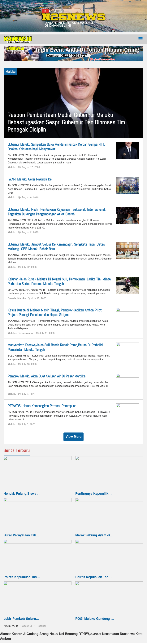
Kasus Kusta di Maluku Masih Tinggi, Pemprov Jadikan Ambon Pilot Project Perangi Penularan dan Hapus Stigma (55, 312)
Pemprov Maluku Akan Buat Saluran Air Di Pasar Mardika (46, 376)
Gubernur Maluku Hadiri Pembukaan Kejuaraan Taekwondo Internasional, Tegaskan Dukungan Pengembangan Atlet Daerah (57, 211)
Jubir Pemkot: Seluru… (21, 618)
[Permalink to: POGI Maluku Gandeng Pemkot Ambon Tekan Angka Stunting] (109, 598)
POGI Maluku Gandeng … (94, 618)
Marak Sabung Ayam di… (94, 535)
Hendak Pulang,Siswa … (22, 493)
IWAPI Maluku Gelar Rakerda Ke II (31, 179)
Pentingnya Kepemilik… (93, 493)
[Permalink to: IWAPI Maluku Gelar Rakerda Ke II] (127, 185)
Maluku (12, 167)
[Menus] (140, 39)
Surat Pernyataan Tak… (21, 535)
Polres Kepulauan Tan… (22, 576)
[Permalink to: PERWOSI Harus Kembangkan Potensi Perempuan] (127, 411)
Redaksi (41, 625)
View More (73, 436)
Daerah (12, 298)
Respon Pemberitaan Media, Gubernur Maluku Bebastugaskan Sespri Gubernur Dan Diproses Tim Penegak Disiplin (66, 122)
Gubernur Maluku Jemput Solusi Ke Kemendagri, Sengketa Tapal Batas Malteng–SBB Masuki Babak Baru (56, 246)
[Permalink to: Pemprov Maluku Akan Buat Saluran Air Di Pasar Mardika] (127, 381)
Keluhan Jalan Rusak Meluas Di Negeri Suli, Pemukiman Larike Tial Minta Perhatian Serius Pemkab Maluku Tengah (59, 281)
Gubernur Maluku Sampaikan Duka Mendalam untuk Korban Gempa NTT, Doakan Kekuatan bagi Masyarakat (56, 146)
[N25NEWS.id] (18, 39)
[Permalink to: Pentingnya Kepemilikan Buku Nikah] (109, 473)
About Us (27, 625)
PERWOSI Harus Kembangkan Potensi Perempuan (42, 405)
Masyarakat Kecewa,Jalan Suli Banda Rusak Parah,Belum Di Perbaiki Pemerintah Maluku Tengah (55, 347)
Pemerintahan (26, 333)
